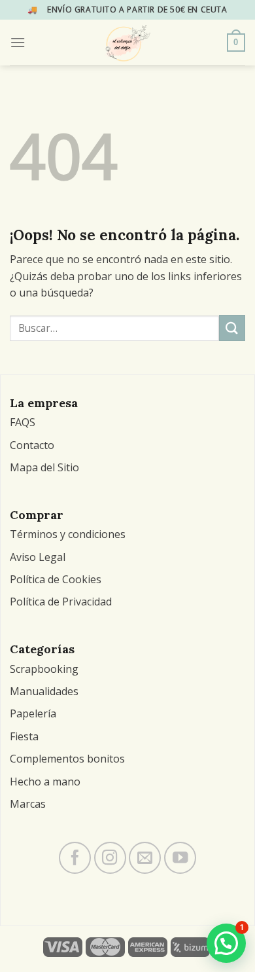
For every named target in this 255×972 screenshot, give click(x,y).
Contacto (32, 445)
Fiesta (24, 736)
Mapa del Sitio (44, 467)
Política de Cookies (55, 579)
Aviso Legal (37, 557)
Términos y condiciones (68, 534)
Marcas (28, 804)
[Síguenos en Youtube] (180, 858)
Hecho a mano (45, 781)
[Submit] (232, 327)
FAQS (22, 422)
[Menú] (18, 42)
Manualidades (44, 691)
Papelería (33, 713)
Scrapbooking (44, 669)
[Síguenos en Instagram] (110, 858)
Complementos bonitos (67, 758)
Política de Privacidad (61, 601)
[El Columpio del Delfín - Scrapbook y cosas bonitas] (128, 42)
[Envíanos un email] (145, 858)
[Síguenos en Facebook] (75, 858)
